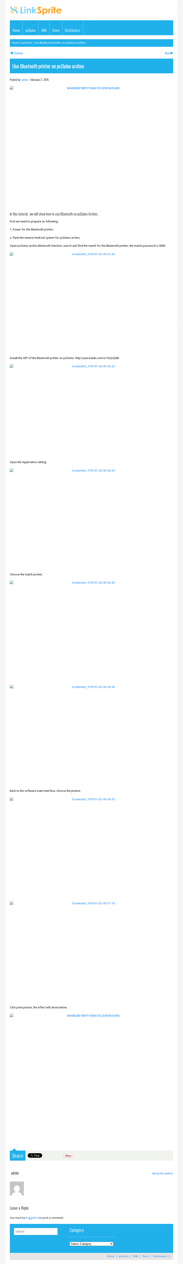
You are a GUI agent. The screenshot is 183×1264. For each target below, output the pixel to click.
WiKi (44, 30)
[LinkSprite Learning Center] (36, 15)
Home (16, 30)
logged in (32, 1217)
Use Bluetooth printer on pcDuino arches (60, 42)
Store (55, 30)
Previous (18, 53)
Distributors (72, 30)
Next (167, 53)
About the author (162, 1173)
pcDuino (30, 30)
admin (25, 79)
